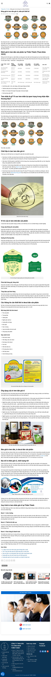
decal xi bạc (19, 167)
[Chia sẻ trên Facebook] (4, 560)
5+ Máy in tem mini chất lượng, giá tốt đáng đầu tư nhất (15, 549)
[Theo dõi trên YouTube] (48, 651)
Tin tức (7, 9)
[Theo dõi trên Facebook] (40, 651)
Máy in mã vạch (31, 652)
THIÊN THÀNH (32, 675)
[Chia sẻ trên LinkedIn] (14, 560)
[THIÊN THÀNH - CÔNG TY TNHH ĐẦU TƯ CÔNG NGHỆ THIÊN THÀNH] (25, 3)
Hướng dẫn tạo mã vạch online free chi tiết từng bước (14, 555)
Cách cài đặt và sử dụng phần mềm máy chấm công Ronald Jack (17, 553)
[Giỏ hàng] (49, 3)
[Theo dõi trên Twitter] (43, 651)
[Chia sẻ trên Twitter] (7, 560)
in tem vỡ (42, 455)
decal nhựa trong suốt (16, 172)
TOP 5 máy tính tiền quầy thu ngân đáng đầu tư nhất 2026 (15, 551)
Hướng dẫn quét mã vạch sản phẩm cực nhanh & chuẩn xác (15, 557)
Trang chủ (3, 9)
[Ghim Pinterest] (12, 560)
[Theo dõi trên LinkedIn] (45, 651)
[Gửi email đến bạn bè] (9, 560)
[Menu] (2, 3)
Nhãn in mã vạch (31, 646)
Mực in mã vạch (31, 648)
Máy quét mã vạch (32, 650)
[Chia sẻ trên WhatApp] (2, 560)
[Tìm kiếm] (47, 3)
